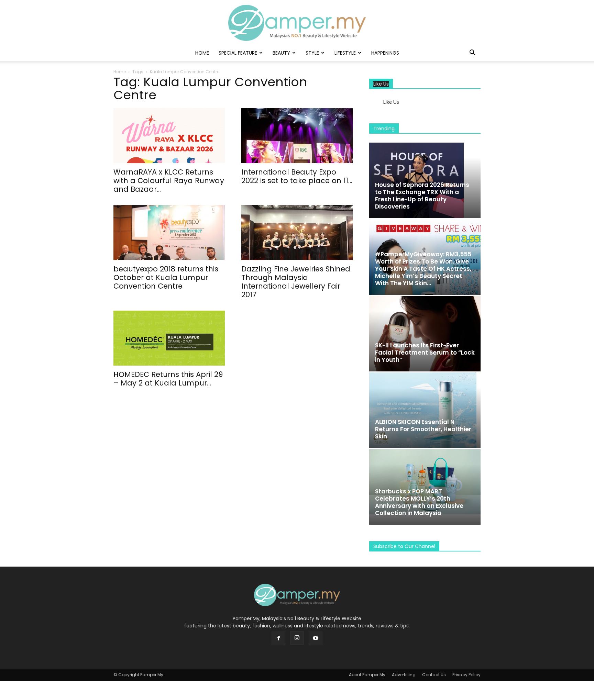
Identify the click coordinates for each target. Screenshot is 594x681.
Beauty (281, 52)
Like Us (381, 84)
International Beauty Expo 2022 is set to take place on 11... (296, 176)
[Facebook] (278, 638)
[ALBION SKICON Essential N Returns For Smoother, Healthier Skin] (425, 410)
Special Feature (238, 52)
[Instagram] (297, 638)
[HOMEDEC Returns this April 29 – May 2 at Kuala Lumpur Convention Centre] (169, 338)
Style (312, 52)
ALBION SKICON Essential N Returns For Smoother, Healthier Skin (423, 429)
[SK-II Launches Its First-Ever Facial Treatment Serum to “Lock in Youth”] (425, 333)
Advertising (404, 675)
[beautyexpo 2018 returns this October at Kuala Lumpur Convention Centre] (169, 232)
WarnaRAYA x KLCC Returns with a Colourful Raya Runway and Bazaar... (168, 180)
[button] (472, 53)
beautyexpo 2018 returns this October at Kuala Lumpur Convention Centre (165, 277)
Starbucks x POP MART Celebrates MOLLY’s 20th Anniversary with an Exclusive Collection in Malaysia (419, 502)
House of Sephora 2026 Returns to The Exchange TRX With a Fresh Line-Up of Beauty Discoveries (422, 196)
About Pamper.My (367, 675)
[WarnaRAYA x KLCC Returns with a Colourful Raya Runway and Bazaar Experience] (169, 135)
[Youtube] (315, 638)
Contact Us (434, 675)
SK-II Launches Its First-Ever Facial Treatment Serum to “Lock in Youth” (425, 352)
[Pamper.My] (297, 23)
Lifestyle (345, 52)
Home (202, 52)
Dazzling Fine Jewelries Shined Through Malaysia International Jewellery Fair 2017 (295, 282)
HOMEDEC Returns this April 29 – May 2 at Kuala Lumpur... (168, 378)
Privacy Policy (466, 675)
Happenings (385, 52)
